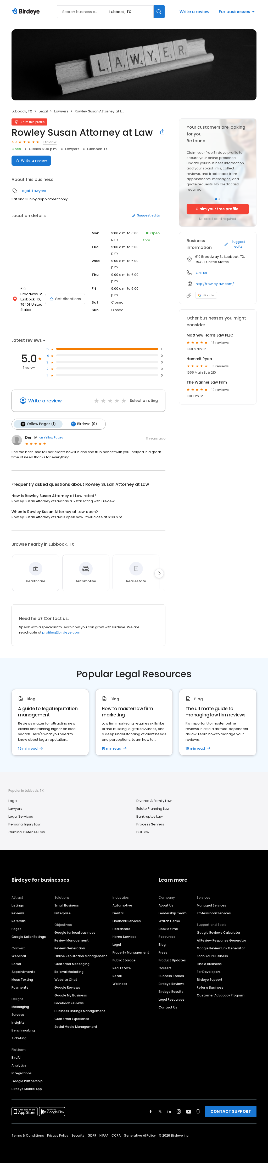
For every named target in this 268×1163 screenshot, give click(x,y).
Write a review (194, 12)
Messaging (20, 1007)
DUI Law (142, 832)
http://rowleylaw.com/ (215, 283)
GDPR (92, 1135)
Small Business (66, 905)
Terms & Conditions (28, 1135)
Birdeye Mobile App (27, 1089)
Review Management (71, 940)
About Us (166, 905)
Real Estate (122, 968)
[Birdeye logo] (27, 11)
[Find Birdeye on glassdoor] (198, 1111)
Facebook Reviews (69, 1003)
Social (16, 964)
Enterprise (62, 913)
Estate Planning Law (153, 808)
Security (78, 1135)
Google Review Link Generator (221, 948)
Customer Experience (71, 1019)
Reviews (18, 913)
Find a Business (209, 964)
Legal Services (20, 816)
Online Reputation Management (80, 956)
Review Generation (69, 948)
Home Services (124, 936)
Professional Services (214, 913)
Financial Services (127, 921)
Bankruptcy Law (149, 816)
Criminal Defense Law (26, 832)
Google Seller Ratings (29, 936)
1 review (50, 141)
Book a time (168, 929)
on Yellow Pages (51, 437)
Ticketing (19, 1038)
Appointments (23, 972)
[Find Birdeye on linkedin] (169, 1111)
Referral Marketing (68, 972)
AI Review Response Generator (221, 940)
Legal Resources (172, 999)
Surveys (18, 1014)
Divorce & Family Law (154, 800)
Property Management (131, 952)
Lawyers (61, 111)
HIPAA (103, 1135)
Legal (43, 111)
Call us (201, 272)
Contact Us (168, 1007)
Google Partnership (27, 1081)
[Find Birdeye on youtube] (188, 1111)
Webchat (19, 956)
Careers (165, 968)
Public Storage (124, 960)
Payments (20, 987)
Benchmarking (23, 1030)
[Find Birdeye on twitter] (160, 1111)
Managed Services (211, 905)
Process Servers (150, 824)
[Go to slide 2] (219, 199)
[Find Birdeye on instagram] (179, 1111)
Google (208, 295)
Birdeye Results (171, 991)
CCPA (116, 1135)
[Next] (159, 573)
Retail (117, 976)
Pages (16, 929)
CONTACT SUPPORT (230, 1111)
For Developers (209, 972)
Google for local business (74, 932)
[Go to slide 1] (216, 199)
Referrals (19, 921)
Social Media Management (75, 1026)
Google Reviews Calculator (218, 932)
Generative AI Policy (140, 1135)
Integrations (22, 1073)
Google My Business (70, 995)
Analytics (19, 1065)
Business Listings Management (79, 1011)
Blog (162, 944)
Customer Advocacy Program (220, 995)
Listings (18, 905)
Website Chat (65, 979)
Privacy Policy (57, 1135)
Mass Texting (22, 979)
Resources (167, 936)
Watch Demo (169, 921)
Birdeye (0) (87, 423)
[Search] (159, 11)
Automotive (122, 905)
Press (163, 952)
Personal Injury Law (24, 824)
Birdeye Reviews (172, 984)
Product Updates (172, 960)
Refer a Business (210, 987)
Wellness (120, 984)
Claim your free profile (217, 209)
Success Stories (171, 976)
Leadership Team (173, 913)
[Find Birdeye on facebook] (151, 1111)
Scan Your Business (212, 956)
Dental (118, 913)
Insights (18, 1022)
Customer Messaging (72, 964)
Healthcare (121, 929)
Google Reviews (67, 987)
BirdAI (16, 1057)
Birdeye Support (209, 979)
